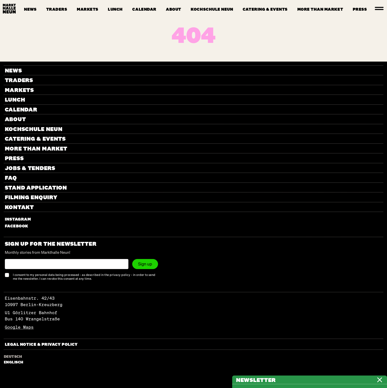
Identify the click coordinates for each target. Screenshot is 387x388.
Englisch (13, 362)
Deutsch (13, 356)
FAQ (11, 177)
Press (360, 9)
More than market (320, 9)
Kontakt (19, 207)
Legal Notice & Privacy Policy (41, 344)
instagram (18, 219)
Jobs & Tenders (30, 168)
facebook (16, 226)
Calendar (144, 9)
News (30, 9)
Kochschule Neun (212, 9)
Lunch (115, 9)
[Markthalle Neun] (9, 8)
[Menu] (379, 8)
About (173, 9)
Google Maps (19, 327)
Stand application (36, 187)
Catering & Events (265, 9)
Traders (56, 9)
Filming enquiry (31, 197)
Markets (87, 9)
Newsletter (256, 379)
